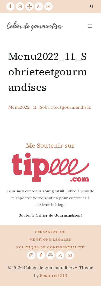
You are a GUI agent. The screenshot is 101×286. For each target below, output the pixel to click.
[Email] (48, 6)
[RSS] (39, 6)
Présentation (50, 232)
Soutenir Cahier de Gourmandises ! (50, 215)
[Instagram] (20, 6)
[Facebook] (10, 6)
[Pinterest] (29, 6)
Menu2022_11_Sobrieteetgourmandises (49, 107)
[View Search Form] (92, 6)
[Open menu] (90, 26)
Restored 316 (53, 275)
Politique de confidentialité (50, 247)
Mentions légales (50, 239)
